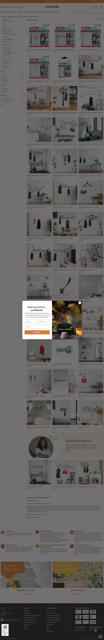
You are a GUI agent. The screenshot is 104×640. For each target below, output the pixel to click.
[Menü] (8, 625)
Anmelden (37, 332)
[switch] (5, 634)
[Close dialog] (79, 302)
